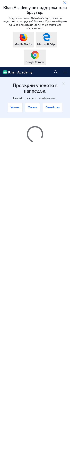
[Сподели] (64, 124)
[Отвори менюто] (65, 72)
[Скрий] (64, 2)
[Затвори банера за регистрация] (63, 83)
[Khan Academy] (16, 72)
